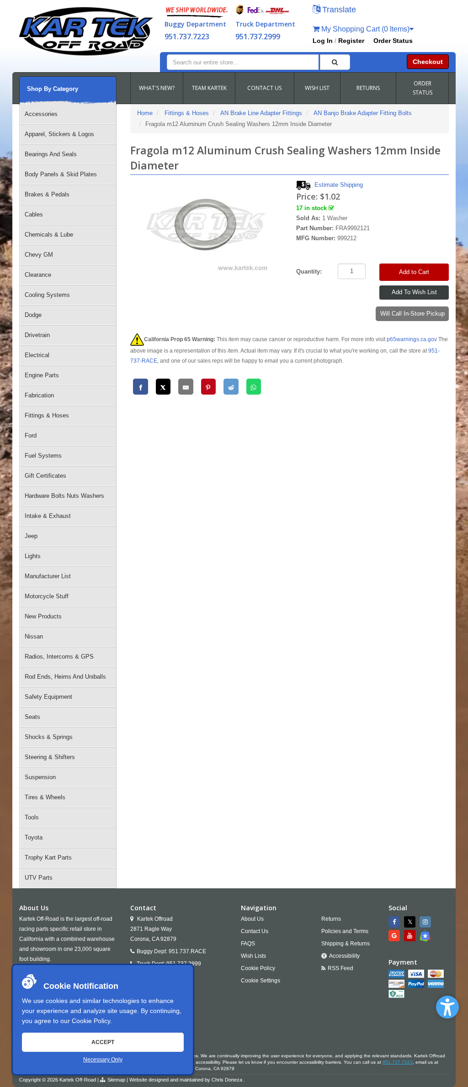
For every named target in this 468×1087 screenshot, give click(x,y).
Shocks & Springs (49, 736)
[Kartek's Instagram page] (426, 922)
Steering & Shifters (50, 757)
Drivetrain (37, 335)
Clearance (38, 274)
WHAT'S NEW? (157, 88)
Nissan (34, 636)
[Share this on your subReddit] (231, 387)
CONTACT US (264, 88)
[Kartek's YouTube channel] (411, 935)
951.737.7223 (187, 37)
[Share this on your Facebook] (140, 387)
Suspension (40, 777)
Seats (32, 716)
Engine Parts (42, 375)
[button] (447, 1007)
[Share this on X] (163, 387)
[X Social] (411, 922)
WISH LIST (317, 88)
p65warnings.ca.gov (412, 339)
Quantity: (309, 271)
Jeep (31, 536)
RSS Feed (340, 968)
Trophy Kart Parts (48, 857)
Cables (34, 214)
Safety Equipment (48, 696)
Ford (31, 435)
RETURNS (368, 88)
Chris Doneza (227, 1079)
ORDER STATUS (422, 87)
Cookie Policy (91, 1020)
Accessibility (344, 956)
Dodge (33, 314)
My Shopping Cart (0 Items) (364, 29)
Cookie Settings (260, 980)
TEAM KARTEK (209, 88)
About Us (252, 919)
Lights (33, 556)
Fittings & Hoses (47, 415)
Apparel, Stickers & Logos (59, 134)
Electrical (37, 355)
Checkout (428, 61)
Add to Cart (414, 272)
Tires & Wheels (45, 797)
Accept (102, 1042)
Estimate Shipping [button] (338, 184)
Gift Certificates (45, 475)
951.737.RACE (187, 951)
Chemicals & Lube (49, 234)
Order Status (393, 40)
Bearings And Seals (51, 154)
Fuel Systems (43, 455)
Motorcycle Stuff (47, 596)
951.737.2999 (257, 37)
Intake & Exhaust (48, 515)
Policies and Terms (344, 931)
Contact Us (254, 931)
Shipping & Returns (345, 943)
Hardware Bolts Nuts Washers (64, 495)
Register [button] (351, 40)
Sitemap (116, 1079)
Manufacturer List (48, 576)
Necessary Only (102, 1059)
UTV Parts (39, 877)
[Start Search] (335, 62)
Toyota (34, 837)
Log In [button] (323, 40)
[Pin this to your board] (208, 387)
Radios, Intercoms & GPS (59, 656)
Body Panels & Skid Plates (61, 174)
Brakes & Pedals (47, 194)
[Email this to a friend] (185, 387)
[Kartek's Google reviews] (395, 935)
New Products (43, 616)
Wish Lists (253, 956)
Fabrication (39, 395)
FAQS (248, 943)
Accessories (41, 114)
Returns (331, 919)
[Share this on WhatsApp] (253, 387)
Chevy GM (39, 254)
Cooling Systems (47, 294)
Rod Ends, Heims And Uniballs (65, 676)
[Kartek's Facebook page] (395, 922)
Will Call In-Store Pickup (412, 313)
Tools (32, 817)
